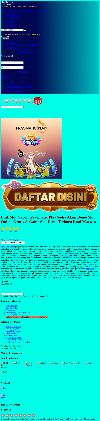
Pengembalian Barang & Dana (17, 49)
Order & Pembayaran (14, 45)
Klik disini (23, 72)
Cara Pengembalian (13, 314)
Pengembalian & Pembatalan (17, 91)
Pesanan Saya (11, 84)
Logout (8, 93)
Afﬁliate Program (12, 329)
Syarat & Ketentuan (13, 331)
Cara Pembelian (12, 308)
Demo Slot (5, 39)
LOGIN (4, 76)
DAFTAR (5, 78)
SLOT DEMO (12, 240)
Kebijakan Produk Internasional (18, 312)
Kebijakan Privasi (13, 333)
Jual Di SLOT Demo (14, 338)
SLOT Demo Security (14, 340)
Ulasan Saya (10, 89)
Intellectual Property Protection (18, 342)
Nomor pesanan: (7, 65)
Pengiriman (10, 47)
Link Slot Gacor (7, 2)
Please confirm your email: (11, 60)
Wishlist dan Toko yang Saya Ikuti (19, 87)
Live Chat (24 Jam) (26, 52)
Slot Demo (5, 37)
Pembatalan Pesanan (31, 45)
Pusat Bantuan (11, 43)
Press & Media (11, 335)
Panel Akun (10, 82)
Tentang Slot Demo (13, 327)
